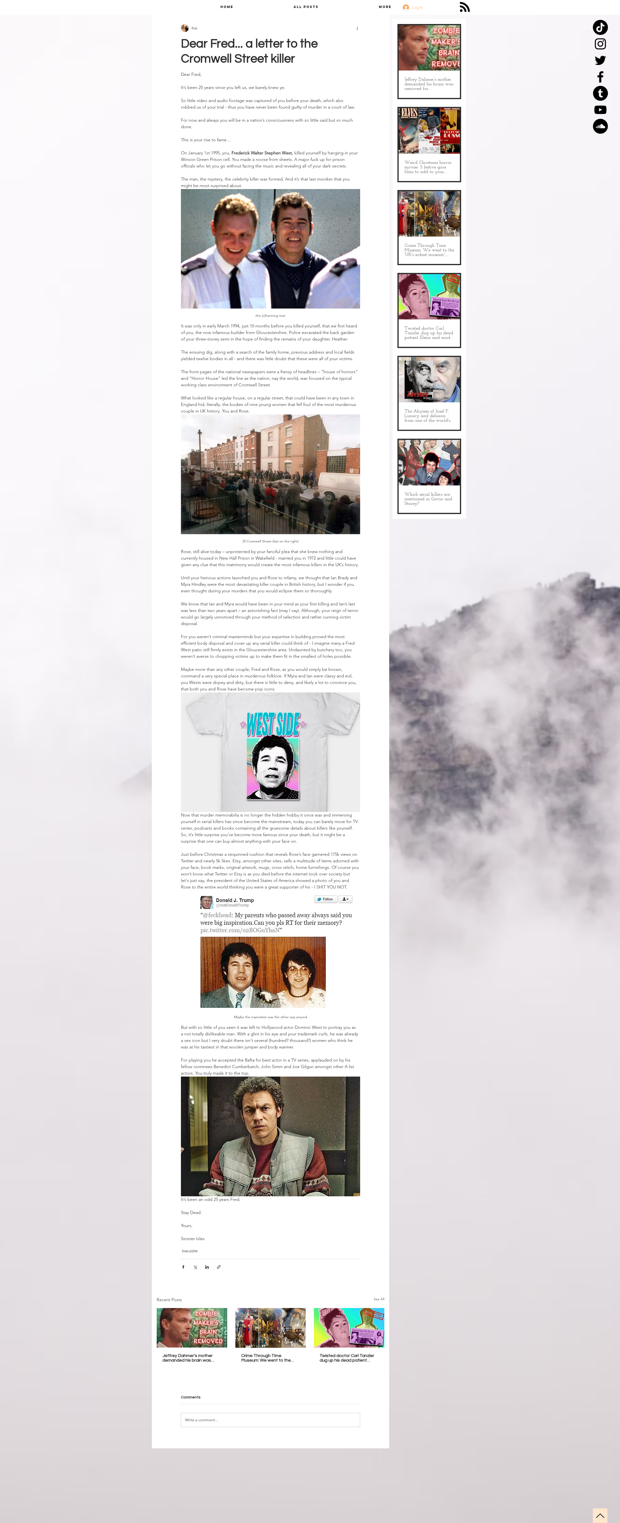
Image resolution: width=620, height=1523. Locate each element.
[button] (608, 10)
